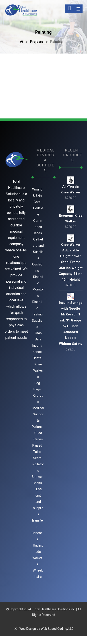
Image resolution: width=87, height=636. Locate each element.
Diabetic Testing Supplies (37, 314)
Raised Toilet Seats (37, 451)
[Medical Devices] (20, 10)
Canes (37, 233)
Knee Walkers (38, 370)
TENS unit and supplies (38, 501)
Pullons (37, 427)
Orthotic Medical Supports (38, 408)
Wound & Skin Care (37, 195)
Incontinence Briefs (37, 352)
